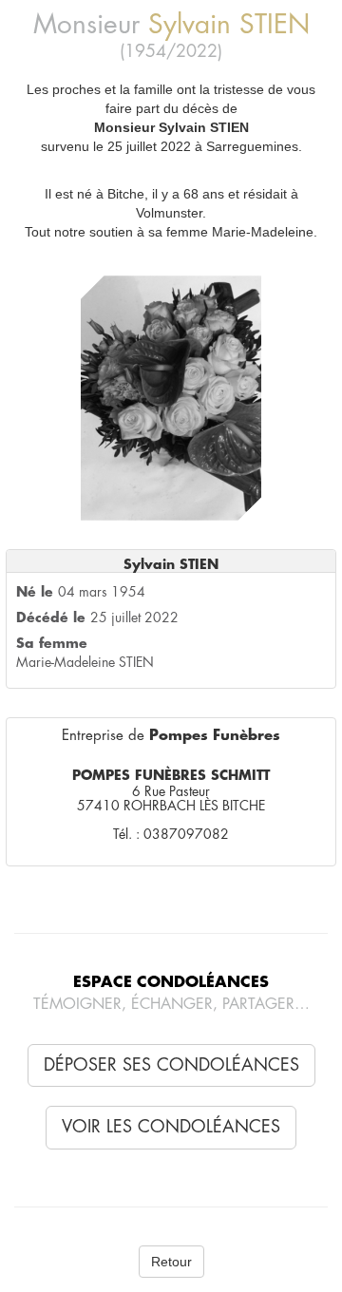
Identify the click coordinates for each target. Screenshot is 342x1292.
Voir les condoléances (171, 1126)
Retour (171, 1261)
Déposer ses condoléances (171, 1065)
